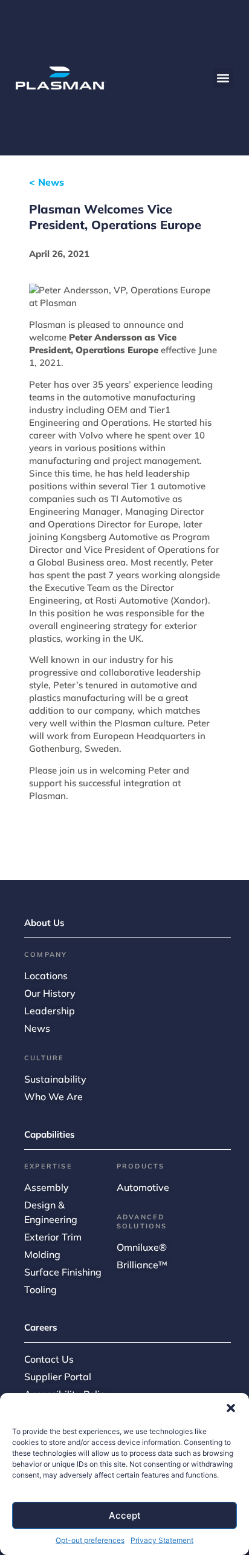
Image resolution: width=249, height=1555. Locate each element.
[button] (231, 1408)
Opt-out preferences (90, 1540)
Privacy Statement (162, 1540)
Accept (125, 1515)
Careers (40, 1327)
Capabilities (49, 1134)
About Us (44, 922)
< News (46, 182)
